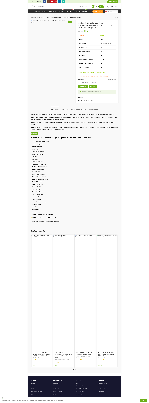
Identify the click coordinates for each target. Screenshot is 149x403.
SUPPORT (33, 1)
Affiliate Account (57, 391)
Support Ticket (57, 394)
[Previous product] (114, 17)
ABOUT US (39, 1)
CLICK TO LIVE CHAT (112, 1)
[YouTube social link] (52, 1)
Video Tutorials (79, 386)
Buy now (92, 86)
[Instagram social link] (48, 1)
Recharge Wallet (97, 11)
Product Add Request (36, 391)
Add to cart (83, 86)
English (109, 11)
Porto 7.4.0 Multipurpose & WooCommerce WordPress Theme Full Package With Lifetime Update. (63, 355)
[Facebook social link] (44, 1)
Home (32, 17)
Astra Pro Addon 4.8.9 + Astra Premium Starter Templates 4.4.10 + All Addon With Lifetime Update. (41, 354)
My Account (56, 383)
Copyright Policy (102, 383)
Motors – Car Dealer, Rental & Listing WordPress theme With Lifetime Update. (106, 354)
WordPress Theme (88, 100)
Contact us (33, 386)
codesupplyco (111, 25)
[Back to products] (115, 17)
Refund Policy (101, 386)
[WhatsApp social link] (63, 1)
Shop (36, 17)
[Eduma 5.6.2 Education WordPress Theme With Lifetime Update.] (85, 293)
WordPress (57, 359)
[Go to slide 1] (73, 369)
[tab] (55, 108)
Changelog (33, 388)
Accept (143, 400)
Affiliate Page (79, 394)
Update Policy (101, 391)
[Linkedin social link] (59, 1)
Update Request (35, 394)
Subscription (58, 361)
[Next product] (117, 17)
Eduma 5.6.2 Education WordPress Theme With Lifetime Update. (85, 353)
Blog (77, 383)
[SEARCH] (93, 6)
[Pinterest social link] (55, 1)
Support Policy (102, 388)
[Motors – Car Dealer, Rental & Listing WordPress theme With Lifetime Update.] (107, 293)
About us (33, 383)
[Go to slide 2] (75, 369)
